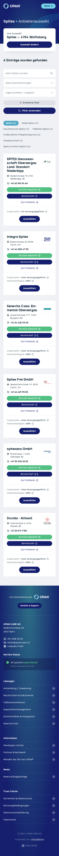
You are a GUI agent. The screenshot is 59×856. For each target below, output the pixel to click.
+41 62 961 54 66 (19, 183)
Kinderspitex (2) (30, 123)
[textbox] (27, 92)
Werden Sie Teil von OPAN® (18, 759)
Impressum (9, 819)
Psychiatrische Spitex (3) (16, 129)
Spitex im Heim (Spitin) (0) (17, 146)
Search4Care (10, 723)
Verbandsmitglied (19, 281)
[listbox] (29, 83)
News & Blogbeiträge (15, 776)
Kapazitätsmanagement (17, 709)
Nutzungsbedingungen (16, 805)
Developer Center (13, 745)
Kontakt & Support (29, 605)
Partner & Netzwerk (14, 752)
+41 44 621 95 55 (19, 392)
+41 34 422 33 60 (19, 322)
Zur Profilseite (28, 202)
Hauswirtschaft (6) (13, 140)
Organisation (25, 211)
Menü (47, 6)
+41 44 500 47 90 (19, 249)
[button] (29, 189)
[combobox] (29, 93)
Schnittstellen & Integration (19, 716)
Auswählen (29, 219)
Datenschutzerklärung (16, 812)
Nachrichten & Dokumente (18, 695)
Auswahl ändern (29, 44)
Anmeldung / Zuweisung (17, 688)
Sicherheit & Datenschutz (17, 798)
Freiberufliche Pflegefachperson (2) (21, 135)
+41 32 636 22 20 (19, 461)
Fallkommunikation (14, 702)
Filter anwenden (31, 110)
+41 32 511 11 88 (19, 530)
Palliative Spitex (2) (43, 129)
